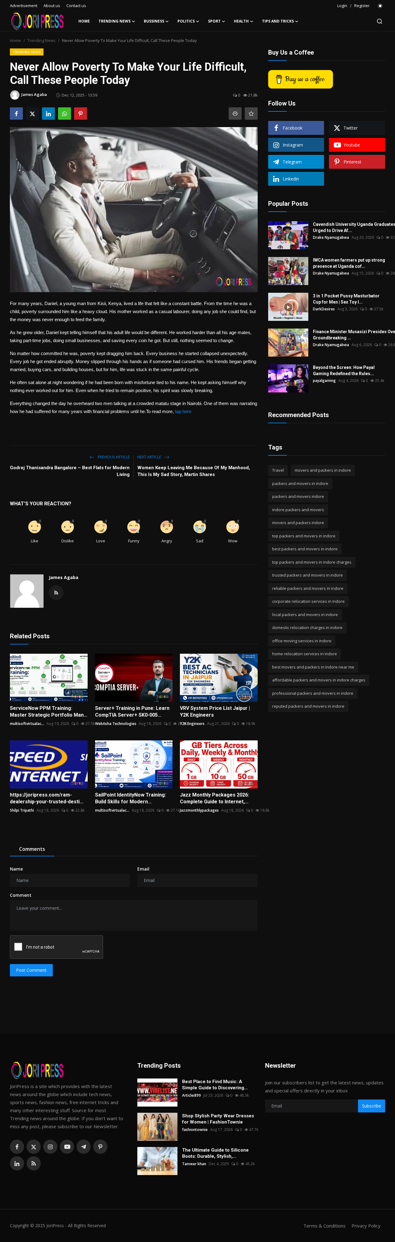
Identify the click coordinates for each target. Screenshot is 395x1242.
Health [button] (241, 21)
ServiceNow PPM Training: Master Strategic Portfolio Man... (48, 711)
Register (362, 5)
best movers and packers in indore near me (313, 667)
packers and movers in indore (300, 483)
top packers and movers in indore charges (311, 562)
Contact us (76, 5)
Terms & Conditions (324, 1226)
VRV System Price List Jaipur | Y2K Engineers (215, 711)
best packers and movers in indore (305, 549)
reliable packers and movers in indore (307, 588)
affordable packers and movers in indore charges (318, 680)
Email (143, 869)
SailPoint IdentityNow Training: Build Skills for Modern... (130, 798)
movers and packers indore (298, 522)
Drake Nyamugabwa (331, 237)
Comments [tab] (32, 849)
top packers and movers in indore (303, 536)
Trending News (41, 40)
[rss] (34, 1163)
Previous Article (113, 457)
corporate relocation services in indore (308, 601)
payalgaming (324, 380)
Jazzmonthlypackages (199, 810)
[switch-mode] (380, 5)
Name (16, 869)
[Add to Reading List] (251, 113)
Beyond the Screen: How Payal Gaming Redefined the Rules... (344, 370)
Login (342, 5)
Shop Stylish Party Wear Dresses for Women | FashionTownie (218, 1119)
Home (84, 21)
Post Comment (31, 970)
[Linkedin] (17, 1163)
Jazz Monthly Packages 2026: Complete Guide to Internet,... (214, 798)
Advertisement (23, 5)
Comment (20, 895)
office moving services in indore (301, 641)
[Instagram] (50, 1147)
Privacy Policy (365, 1226)
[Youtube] (67, 1147)
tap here (184, 411)
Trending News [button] (114, 21)
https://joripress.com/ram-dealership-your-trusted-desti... (46, 798)
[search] (379, 21)
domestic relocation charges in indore (307, 627)
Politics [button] (186, 21)
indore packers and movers (298, 509)
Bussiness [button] (154, 21)
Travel (278, 470)
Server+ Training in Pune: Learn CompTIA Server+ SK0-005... (132, 711)
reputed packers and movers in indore (308, 706)
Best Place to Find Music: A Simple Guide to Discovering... (215, 1085)
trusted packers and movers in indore (307, 575)
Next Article (149, 457)
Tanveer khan (194, 1163)
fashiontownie (195, 1129)
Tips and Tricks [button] (278, 21)
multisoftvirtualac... (27, 723)
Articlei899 (191, 1095)
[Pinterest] (100, 1147)
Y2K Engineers (192, 723)
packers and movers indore (298, 496)
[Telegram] (84, 1147)
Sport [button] (214, 21)
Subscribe (371, 1106)
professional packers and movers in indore (312, 693)
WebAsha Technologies (115, 723)
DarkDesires (324, 309)
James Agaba (63, 577)
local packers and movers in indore (305, 614)
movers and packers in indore (323, 470)
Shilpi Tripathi (22, 810)
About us (52, 5)
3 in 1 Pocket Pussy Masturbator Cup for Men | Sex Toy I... (346, 298)
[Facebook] (17, 1147)
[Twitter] (34, 1147)
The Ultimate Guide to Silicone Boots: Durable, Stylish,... (215, 1153)
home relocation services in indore (304, 653)
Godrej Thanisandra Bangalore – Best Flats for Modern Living (70, 471)
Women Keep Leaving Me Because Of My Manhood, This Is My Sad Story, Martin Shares (193, 471)
